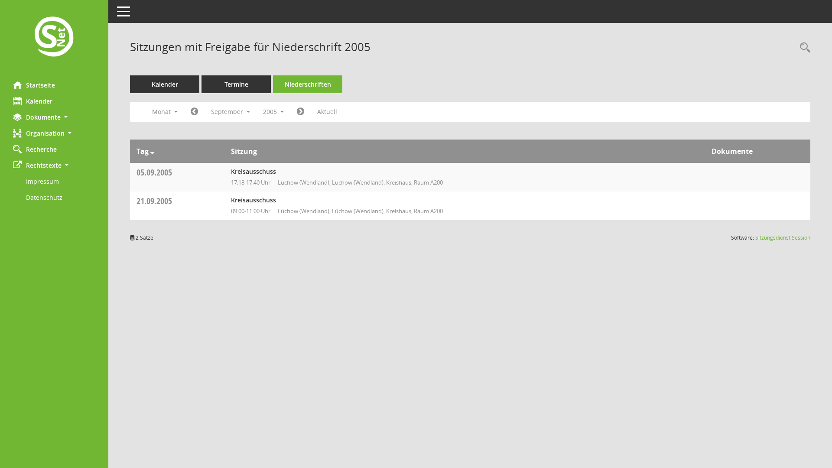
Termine (236, 84)
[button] (54, 117)
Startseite (40, 85)
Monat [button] (162, 111)
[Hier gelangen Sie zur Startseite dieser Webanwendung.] (54, 37)
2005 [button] (271, 111)
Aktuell (327, 111)
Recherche (41, 149)
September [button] (228, 111)
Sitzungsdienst (782, 237)
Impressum (42, 181)
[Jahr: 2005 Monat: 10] (300, 112)
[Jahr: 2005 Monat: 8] (194, 112)
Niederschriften (308, 84)
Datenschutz (44, 197)
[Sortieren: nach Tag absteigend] (152, 151)
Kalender (39, 101)
